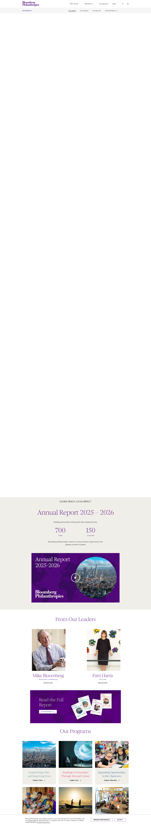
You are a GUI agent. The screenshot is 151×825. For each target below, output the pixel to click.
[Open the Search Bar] (123, 4)
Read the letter (48, 683)
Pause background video (7, 496)
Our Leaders (72, 11)
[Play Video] (75, 578)
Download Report (110, 11)
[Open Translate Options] (128, 4)
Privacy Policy (32, 820)
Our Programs (84, 11)
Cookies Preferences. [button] (43, 822)
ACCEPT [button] (120, 820)
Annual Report (27, 11)
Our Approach (97, 11)
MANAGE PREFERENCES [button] (102, 820)
